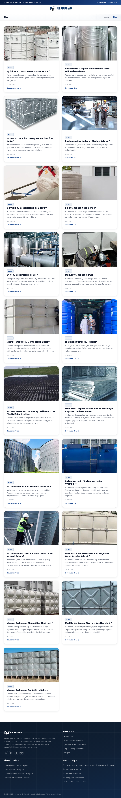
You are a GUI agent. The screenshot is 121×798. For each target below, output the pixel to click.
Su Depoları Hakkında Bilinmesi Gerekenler (29, 486)
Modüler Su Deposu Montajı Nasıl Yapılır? (28, 341)
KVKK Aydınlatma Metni (73, 740)
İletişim (67, 753)
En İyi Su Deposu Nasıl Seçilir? (22, 274)
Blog (10, 68)
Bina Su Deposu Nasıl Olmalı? (80, 207)
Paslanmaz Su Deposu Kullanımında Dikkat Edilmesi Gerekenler (87, 70)
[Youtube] (21, 753)
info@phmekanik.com (75, 778)
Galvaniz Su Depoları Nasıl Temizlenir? (27, 207)
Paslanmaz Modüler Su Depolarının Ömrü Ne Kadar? (30, 139)
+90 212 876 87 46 (73, 769)
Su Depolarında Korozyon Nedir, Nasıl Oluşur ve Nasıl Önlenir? (30, 555)
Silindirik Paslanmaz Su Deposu (17, 777)
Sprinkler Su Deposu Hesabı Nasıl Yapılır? (28, 71)
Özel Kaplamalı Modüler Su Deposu (19, 773)
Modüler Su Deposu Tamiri (79, 274)
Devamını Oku (13, 88)
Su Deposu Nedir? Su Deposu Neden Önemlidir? (83, 482)
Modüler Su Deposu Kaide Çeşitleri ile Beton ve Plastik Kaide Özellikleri (31, 413)
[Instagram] (6, 753)
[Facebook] (16, 753)
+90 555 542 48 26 (73, 773)
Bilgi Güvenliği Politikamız (74, 749)
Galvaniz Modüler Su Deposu (16, 765)
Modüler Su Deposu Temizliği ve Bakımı (27, 690)
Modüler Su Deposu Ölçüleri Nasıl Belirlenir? (30, 623)
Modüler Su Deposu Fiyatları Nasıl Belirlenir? (88, 623)
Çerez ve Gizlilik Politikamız (75, 744)
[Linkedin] (11, 753)
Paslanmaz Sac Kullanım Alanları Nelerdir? (87, 141)
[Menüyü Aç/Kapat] (6, 9)
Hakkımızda (68, 736)
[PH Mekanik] (60, 9)
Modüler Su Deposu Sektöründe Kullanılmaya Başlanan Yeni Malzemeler (89, 410)
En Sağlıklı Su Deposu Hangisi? (81, 341)
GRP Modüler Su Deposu (14, 769)
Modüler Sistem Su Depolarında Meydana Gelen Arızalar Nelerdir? (87, 555)
